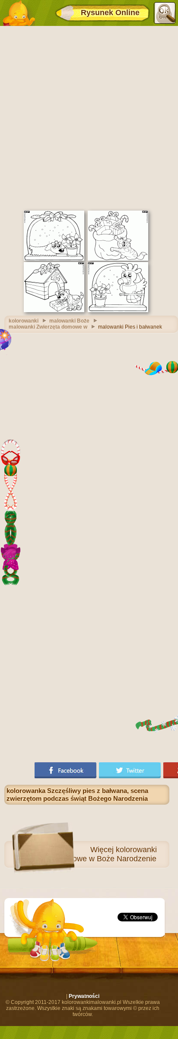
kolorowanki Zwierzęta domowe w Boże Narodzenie (89, 854)
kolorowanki (23, 321)
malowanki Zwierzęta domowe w (48, 327)
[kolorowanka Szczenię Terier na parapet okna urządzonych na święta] (54, 259)
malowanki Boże (69, 321)
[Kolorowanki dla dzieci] (18, 13)
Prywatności (84, 996)
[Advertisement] (89, 117)
